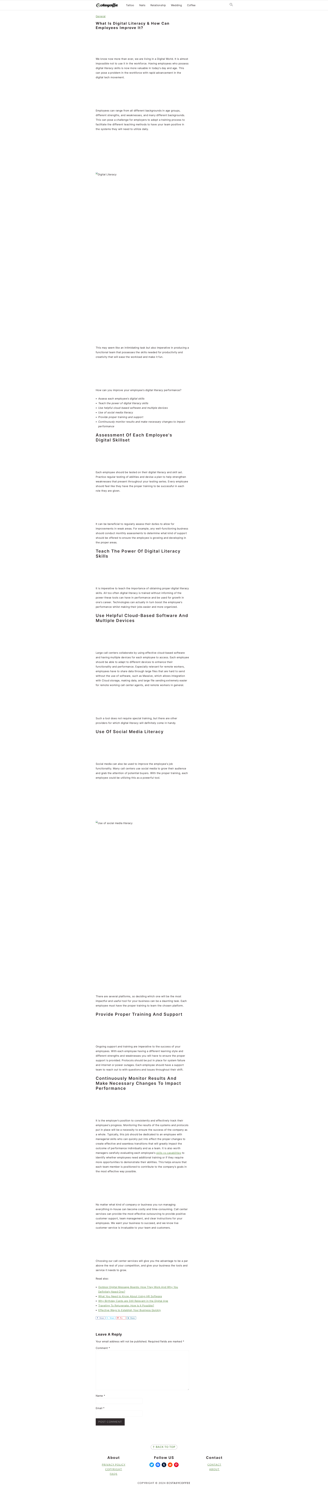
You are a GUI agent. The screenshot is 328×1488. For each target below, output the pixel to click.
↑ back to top (164, 1447)
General (101, 16)
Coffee (191, 5)
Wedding (176, 5)
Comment (103, 1348)
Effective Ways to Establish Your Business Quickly (129, 1310)
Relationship (158, 5)
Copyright (113, 1469)
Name (100, 1395)
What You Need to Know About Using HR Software (130, 1296)
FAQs (113, 1474)
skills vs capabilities (168, 1152)
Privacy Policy (113, 1464)
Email (100, 1408)
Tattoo (130, 5)
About (214, 1469)
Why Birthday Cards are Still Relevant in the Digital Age (133, 1300)
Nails (142, 5)
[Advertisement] (142, 44)
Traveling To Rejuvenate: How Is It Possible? (126, 1305)
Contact (214, 1464)
